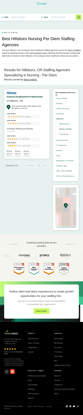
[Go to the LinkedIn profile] (66, 406)
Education (59, 103)
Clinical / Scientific (61, 98)
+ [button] (58, 190)
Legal (58, 155)
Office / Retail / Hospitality (64, 171)
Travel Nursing (63, 134)
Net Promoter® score (38, 53)
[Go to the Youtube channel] (74, 406)
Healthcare (59, 119)
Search (78, 17)
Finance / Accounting (62, 108)
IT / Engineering (61, 145)
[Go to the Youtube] (70, 406)
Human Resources (62, 140)
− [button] (58, 193)
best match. (30, 79)
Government (60, 114)
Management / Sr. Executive (65, 160)
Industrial (59, 150)
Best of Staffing (74, 50)
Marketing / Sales (61, 166)
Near (46, 17)
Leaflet (58, 227)
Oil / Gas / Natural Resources (65, 176)
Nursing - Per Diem (65, 129)
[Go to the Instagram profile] (77, 406)
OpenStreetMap (66, 227)
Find (6, 17)
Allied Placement (64, 124)
